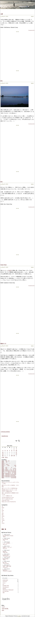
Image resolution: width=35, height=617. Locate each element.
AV (2, 521)
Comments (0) (31, 30)
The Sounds (6, 563)
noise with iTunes (5, 500)
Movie (3, 516)
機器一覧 (4, 529)
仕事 (2, 14)
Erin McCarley (6, 591)
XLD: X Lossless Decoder (7, 498)
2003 (3, 476)
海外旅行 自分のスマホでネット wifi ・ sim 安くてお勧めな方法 (10, 490)
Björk (4, 536)
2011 (3, 467)
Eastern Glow (5, 555)
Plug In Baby (5, 558)
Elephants (5, 569)
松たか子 (5, 544)
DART (9, 270)
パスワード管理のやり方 (7, 495)
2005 (3, 474)
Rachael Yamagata (7, 571)
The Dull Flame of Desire (8, 535)
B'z (3, 584)
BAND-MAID (5, 580)
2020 (3, 460)
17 (16, 452)
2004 (3, 475)
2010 (3, 468)
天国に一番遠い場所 (7, 566)
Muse (4, 559)
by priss (19, 615)
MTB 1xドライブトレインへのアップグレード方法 (10, 483)
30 (14, 455)
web (3, 513)
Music (3, 507)
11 (2, 452)
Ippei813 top (5, 436)
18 (2, 454)
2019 (3, 462)
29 (12, 455)
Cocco (4, 582)
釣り (2, 81)
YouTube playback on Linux (8, 497)
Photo (3, 523)
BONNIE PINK (6, 585)
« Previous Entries (5, 431)
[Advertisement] (17, 55)
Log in (3, 607)
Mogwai (4, 588)
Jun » (6, 457)
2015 (3, 463)
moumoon (5, 567)
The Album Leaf (6, 556)
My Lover (5, 562)
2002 (3, 477)
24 (16, 454)
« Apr (3, 457)
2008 (3, 471)
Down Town (4, 265)
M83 (4, 592)
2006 (3, 473)
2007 (3, 472)
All (2, 506)
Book (3, 518)
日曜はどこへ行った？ (7, 547)
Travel (3, 520)
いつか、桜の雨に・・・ (8, 543)
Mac (3, 514)
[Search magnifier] (19, 440)
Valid (5, 608)
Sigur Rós (5, 552)
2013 (3, 465)
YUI (4, 540)
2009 (3, 469)
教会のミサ (3, 343)
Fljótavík (4, 551)
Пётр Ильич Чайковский (8, 589)
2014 (3, 464)
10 (16, 450)
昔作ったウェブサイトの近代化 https (9, 488)
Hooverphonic (6, 587)
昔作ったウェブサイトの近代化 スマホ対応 (10, 486)
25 (2, 455)
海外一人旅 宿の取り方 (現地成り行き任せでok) (10, 493)
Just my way (5, 539)
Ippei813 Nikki (24, 6)
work (3, 510)
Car (2, 511)
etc (1, 16)
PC (2, 517)
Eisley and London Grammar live (9, 501)
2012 (3, 466)
